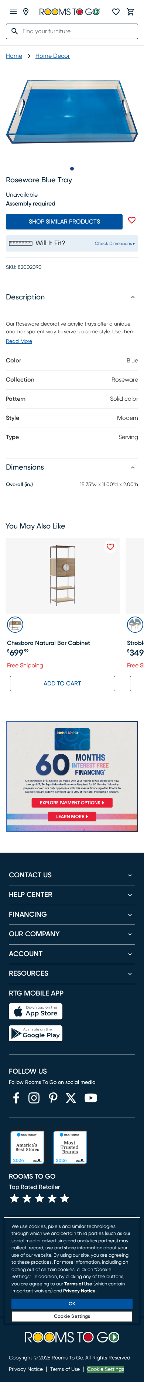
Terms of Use (65, 1369)
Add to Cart (62, 684)
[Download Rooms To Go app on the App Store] (35, 1011)
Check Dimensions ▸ (115, 243)
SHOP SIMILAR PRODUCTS (64, 222)
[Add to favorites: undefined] (132, 220)
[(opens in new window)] (16, 1098)
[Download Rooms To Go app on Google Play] (35, 1033)
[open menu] (13, 11)
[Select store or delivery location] (26, 11)
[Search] (12, 31)
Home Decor (52, 56)
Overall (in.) (19, 484)
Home (14, 56)
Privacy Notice (26, 1369)
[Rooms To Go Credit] (72, 766)
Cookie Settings (105, 1369)
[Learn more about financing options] (72, 821)
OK (72, 1304)
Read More (19, 341)
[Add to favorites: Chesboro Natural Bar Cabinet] (110, 547)
